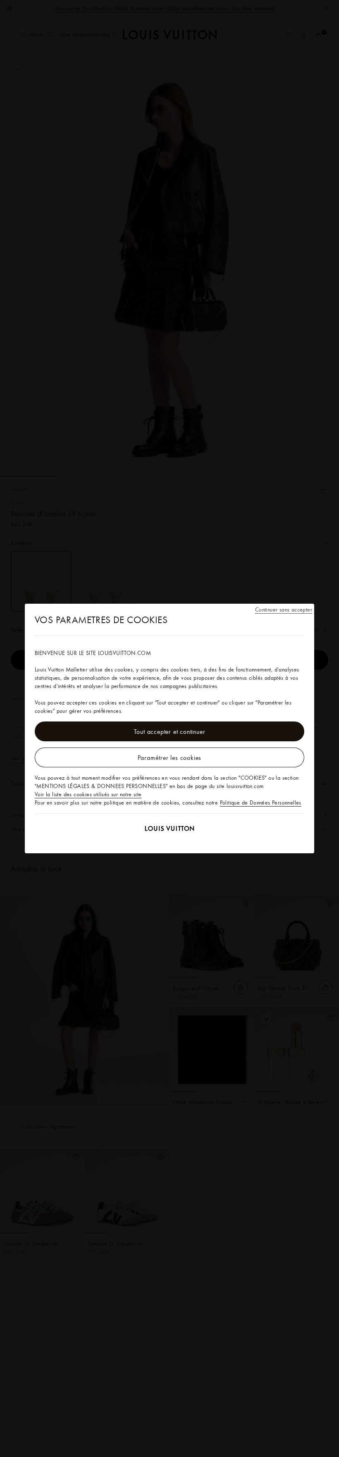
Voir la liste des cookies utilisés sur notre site (88, 794)
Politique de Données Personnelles (260, 802)
